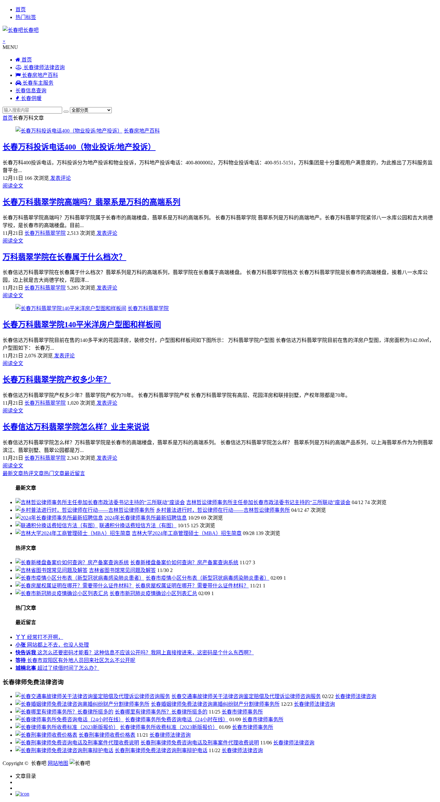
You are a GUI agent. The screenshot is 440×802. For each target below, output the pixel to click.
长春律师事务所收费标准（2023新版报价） (169, 727)
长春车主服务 (37, 83)
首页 (20, 9)
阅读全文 (13, 186)
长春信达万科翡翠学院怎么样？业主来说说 (76, 427)
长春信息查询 (30, 90)
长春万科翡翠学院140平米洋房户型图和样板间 (82, 324)
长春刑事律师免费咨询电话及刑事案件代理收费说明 (199, 742)
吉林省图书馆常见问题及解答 (122, 570)
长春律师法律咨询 (43, 67)
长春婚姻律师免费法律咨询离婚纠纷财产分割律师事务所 (215, 704)
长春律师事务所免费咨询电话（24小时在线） (176, 719)
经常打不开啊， (39, 637)
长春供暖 (31, 98)
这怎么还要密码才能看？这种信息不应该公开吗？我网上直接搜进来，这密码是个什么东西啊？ (134, 652)
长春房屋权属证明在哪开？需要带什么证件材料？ (192, 585)
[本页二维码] (22, 794)
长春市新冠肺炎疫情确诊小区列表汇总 (153, 593)
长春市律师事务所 (242, 711)
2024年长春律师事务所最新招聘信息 (145, 518)
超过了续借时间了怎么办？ (57, 668)
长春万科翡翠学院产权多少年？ (57, 379)
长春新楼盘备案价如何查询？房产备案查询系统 (184, 562)
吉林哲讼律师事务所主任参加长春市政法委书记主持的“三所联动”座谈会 (268, 502)
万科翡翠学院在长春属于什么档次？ (64, 257)
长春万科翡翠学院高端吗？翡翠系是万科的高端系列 (91, 202)
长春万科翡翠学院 (45, 233)
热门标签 (25, 17)
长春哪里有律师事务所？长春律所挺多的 (161, 711)
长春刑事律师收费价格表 (107, 735)
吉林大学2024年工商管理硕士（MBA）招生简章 (187, 533)
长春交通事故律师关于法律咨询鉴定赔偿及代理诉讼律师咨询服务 (246, 696)
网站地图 (58, 763)
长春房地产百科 (39, 75)
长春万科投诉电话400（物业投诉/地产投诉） (79, 147)
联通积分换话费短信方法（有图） (138, 525)
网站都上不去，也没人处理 (52, 645)
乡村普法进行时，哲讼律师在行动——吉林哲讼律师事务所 (223, 510)
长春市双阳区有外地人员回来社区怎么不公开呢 (75, 660)
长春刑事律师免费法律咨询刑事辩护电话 (161, 750)
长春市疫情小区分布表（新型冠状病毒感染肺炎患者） (207, 578)
